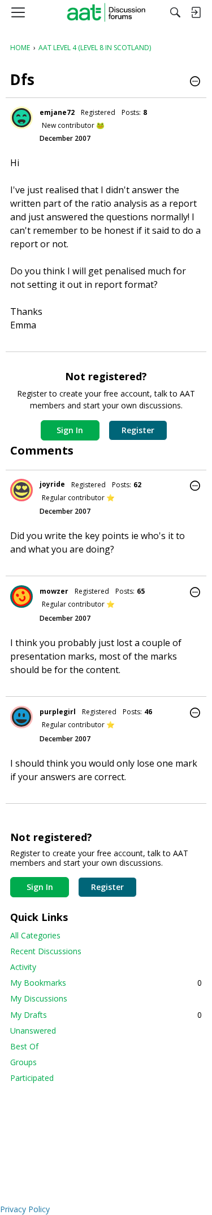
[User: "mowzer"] (21, 596)
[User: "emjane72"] (21, 117)
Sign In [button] (70, 430)
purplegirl (58, 711)
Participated (32, 1077)
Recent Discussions (45, 951)
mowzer (54, 591)
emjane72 (57, 112)
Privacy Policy (25, 1209)
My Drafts (106, 1014)
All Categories (35, 935)
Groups (23, 1062)
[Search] (175, 12)
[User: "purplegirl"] (21, 717)
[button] (195, 82)
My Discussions (38, 998)
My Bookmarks (106, 982)
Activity (23, 967)
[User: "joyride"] (21, 490)
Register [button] (138, 430)
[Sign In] (195, 12)
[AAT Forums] (106, 12)
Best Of (24, 1046)
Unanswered (33, 1030)
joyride (52, 484)
